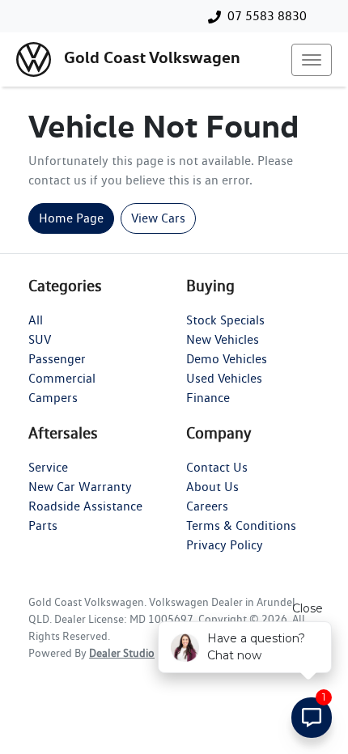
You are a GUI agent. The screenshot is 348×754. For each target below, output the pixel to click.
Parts (42, 525)
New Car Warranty (80, 486)
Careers (207, 506)
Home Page (71, 218)
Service (48, 467)
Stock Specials (225, 320)
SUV (39, 339)
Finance (208, 397)
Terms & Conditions (241, 525)
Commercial (61, 378)
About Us (212, 486)
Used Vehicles (224, 378)
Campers (53, 397)
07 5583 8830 (267, 15)
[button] (311, 60)
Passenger (57, 358)
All (35, 320)
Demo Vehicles (226, 358)
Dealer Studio (122, 652)
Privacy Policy (224, 545)
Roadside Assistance (85, 506)
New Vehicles (222, 339)
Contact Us (217, 467)
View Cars (158, 218)
